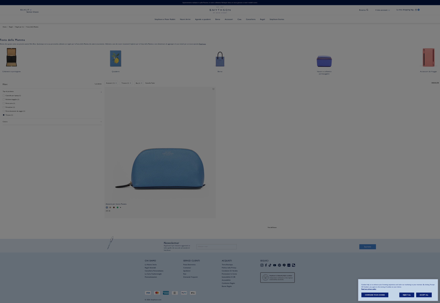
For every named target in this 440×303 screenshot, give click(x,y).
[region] (398, 290)
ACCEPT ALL (424, 295)
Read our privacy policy (368, 289)
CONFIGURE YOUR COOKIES (375, 295)
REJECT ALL (407, 295)
